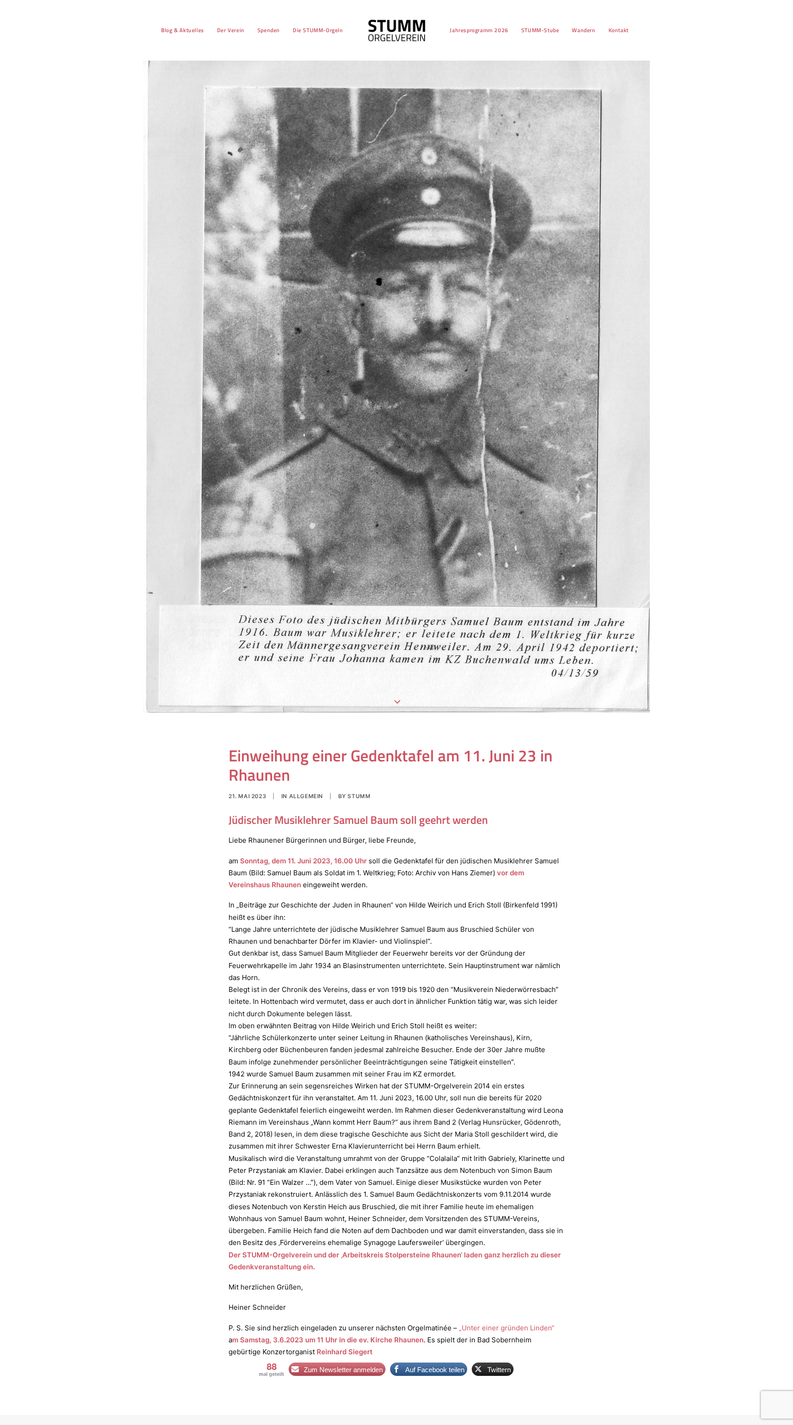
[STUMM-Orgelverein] (396, 30)
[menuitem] (183, 30)
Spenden (268, 30)
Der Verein (231, 30)
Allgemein (306, 796)
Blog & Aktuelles (182, 30)
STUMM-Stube (540, 30)
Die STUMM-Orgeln (318, 30)
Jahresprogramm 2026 (479, 30)
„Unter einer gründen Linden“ (506, 1328)
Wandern (583, 30)
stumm (358, 796)
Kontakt (619, 30)
